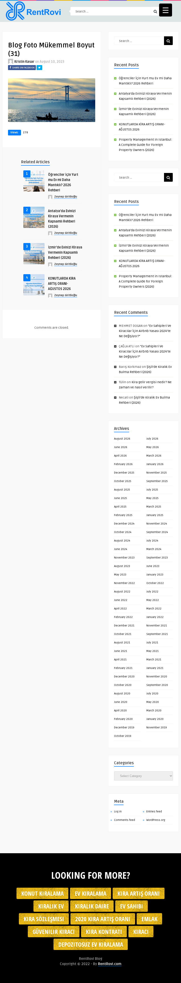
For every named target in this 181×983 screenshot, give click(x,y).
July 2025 (152, 490)
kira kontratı (104, 932)
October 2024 (122, 532)
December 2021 (124, 625)
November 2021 (156, 625)
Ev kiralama (90, 893)
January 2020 (155, 719)
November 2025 (156, 473)
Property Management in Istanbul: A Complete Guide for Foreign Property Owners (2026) (145, 145)
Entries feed (154, 811)
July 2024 (152, 540)
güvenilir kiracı (54, 932)
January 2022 (155, 617)
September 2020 (157, 685)
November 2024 (156, 523)
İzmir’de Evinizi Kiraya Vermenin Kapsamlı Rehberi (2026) (65, 252)
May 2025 (152, 498)
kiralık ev (51, 906)
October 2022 (155, 583)
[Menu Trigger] (165, 10)
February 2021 (123, 668)
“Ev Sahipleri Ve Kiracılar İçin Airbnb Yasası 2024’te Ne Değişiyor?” (145, 331)
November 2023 (124, 557)
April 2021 (120, 659)
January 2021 (154, 668)
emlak (149, 919)
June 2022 (120, 600)
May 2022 (152, 600)
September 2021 (157, 634)
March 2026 (153, 456)
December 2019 (124, 727)
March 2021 (153, 659)
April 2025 (120, 506)
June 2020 (120, 702)
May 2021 (152, 651)
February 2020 (123, 719)
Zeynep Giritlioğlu (65, 196)
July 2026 (152, 439)
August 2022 (122, 591)
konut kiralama (42, 893)
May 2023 (120, 574)
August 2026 (122, 439)
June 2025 (120, 498)
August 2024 (122, 540)
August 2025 (122, 490)
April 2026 (120, 456)
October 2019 (122, 736)
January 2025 (154, 515)
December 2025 (124, 473)
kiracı (141, 932)
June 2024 (120, 549)
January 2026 (155, 464)
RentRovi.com (109, 964)
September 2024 (157, 532)
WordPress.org (155, 820)
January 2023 (154, 574)
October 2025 (122, 481)
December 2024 (124, 523)
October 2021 (122, 634)
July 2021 (152, 642)
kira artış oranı (138, 893)
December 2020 (124, 676)
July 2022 (152, 591)
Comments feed (124, 820)
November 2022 (124, 583)
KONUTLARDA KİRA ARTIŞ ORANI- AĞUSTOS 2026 (62, 284)
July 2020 (152, 693)
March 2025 (153, 506)
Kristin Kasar (24, 62)
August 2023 (122, 566)
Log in (118, 811)
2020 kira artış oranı (102, 919)
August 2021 (122, 642)
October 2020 (123, 685)
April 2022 (120, 608)
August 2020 (122, 693)
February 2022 (123, 617)
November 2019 (156, 727)
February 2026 (123, 464)
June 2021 (120, 651)
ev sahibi (131, 906)
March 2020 (153, 710)
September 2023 (157, 557)
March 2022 (153, 608)
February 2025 (123, 515)
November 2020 (156, 676)
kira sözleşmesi (44, 919)
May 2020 (152, 702)
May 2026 (152, 447)
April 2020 (120, 710)
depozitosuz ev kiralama (90, 944)
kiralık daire (92, 906)
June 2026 (120, 447)
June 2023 (152, 566)
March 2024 (153, 549)
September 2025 (157, 481)
